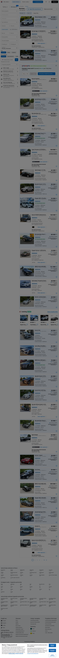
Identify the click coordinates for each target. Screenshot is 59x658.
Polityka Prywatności (19, 653)
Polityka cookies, (12, 653)
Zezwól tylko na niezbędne (52, 650)
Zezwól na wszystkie (52, 645)
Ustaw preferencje (52, 655)
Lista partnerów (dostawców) (32, 653)
